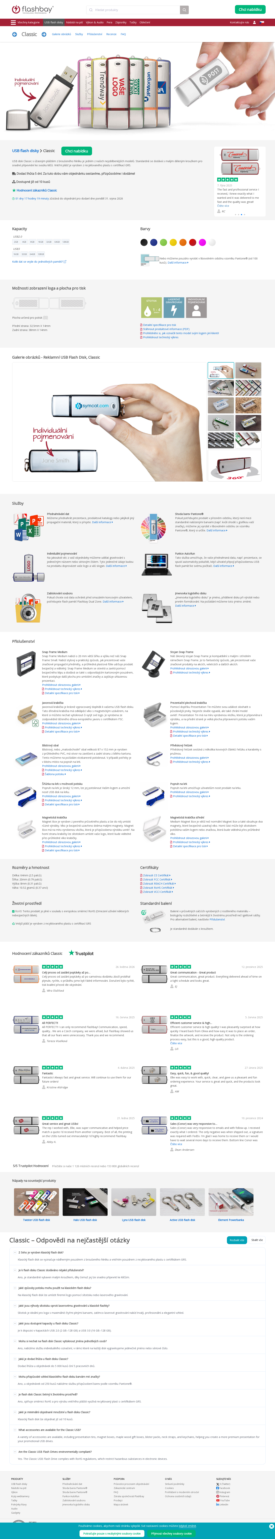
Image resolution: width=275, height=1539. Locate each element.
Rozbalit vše (237, 1240)
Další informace (177, 262)
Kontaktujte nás (239, 22)
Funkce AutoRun (70, 1496)
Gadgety (15, 1512)
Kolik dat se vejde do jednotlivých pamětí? (38, 261)
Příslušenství (94, 34)
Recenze (111, 34)
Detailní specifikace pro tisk (159, 325)
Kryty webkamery (20, 1496)
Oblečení (145, 22)
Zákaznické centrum (124, 1488)
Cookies (169, 1488)
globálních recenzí (123, 1166)
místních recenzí (85, 1166)
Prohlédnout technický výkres (160, 337)
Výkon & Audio (95, 22)
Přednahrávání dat (72, 1484)
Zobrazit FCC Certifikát (156, 879)
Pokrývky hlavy (19, 1504)
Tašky (133, 22)
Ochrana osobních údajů (178, 1496)
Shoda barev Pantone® (74, 1488)
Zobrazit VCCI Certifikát (157, 892)
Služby (79, 34)
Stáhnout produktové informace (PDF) (166, 329)
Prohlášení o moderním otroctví (182, 1492)
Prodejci (118, 1500)
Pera (109, 22)
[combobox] (133, 10)
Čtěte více (176, 1043)
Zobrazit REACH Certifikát (158, 883)
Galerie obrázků (61, 34)
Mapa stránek (121, 1504)
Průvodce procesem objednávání (131, 1484)
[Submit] (90, 10)
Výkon (14, 1492)
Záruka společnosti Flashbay (129, 1496)
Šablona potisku (54, 774)
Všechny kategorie (29, 22)
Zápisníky (120, 22)
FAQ (123, 34)
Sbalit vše (257, 1240)
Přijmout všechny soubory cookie (171, 1533)
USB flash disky (54, 22)
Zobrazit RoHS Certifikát (157, 887)
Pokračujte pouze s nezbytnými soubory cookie (112, 1533)
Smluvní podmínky (174, 1484)
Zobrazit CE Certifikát (156, 875)
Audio (14, 1508)
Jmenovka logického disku (76, 1504)
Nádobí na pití (74, 22)
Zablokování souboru (73, 1500)
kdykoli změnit (187, 1526)
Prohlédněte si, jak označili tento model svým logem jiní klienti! (181, 333)
